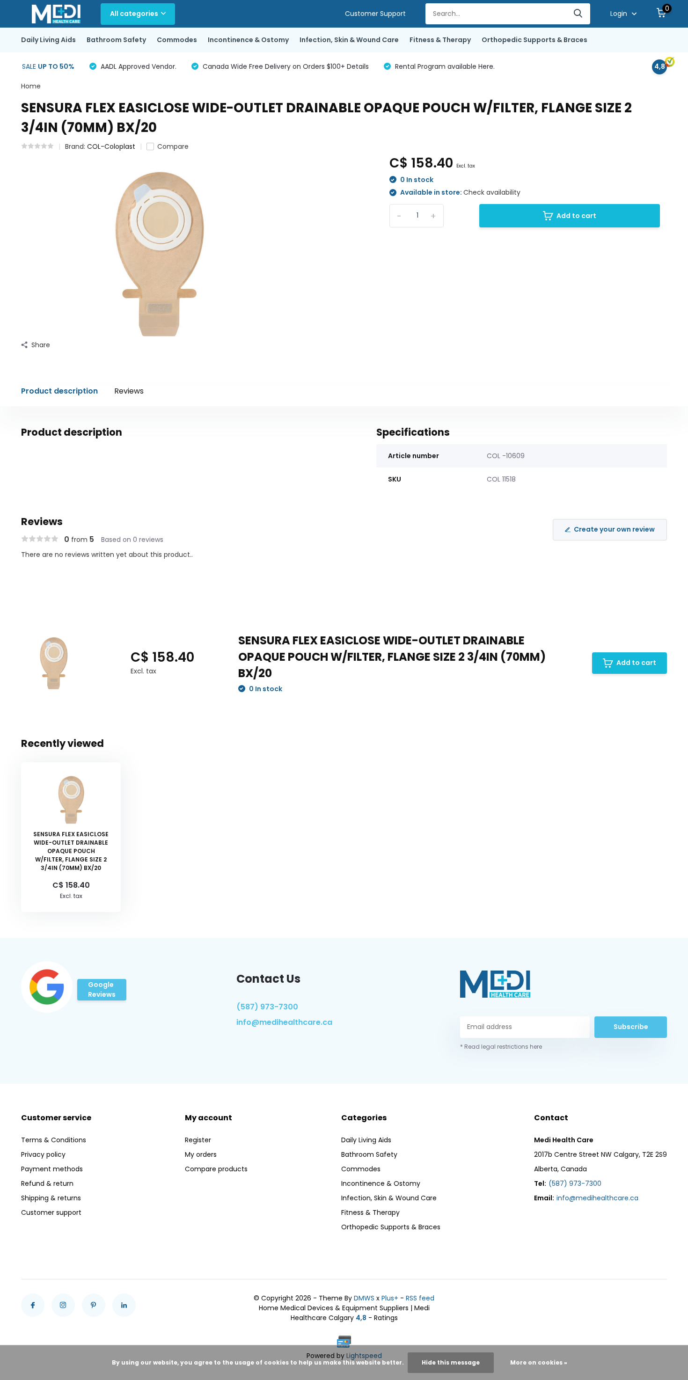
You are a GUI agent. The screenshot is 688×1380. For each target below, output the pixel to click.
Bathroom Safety (116, 39)
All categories (134, 13)
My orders (201, 1154)
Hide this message (451, 1362)
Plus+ (389, 1298)
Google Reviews (102, 989)
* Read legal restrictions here (501, 1047)
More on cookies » (538, 1362)
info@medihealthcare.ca (284, 1022)
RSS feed (420, 1298)
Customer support (51, 1212)
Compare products (216, 1169)
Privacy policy (43, 1154)
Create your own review (614, 529)
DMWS (364, 1298)
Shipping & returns (51, 1198)
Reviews (129, 391)
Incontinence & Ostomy (248, 39)
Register (198, 1140)
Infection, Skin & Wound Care (349, 39)
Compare (173, 146)
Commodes (177, 39)
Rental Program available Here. (444, 66)
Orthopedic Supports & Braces (534, 39)
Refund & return (47, 1183)
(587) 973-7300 (267, 1006)
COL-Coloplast (111, 146)
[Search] (578, 13)
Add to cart (576, 215)
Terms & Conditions (53, 1140)
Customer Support (375, 13)
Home (31, 86)
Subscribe (631, 1026)
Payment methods (52, 1169)
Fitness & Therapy (440, 39)
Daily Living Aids (48, 39)
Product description (59, 391)
